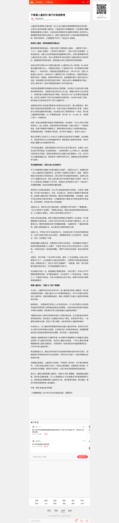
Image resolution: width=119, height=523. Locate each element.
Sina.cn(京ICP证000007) (54, 516)
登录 (70, 510)
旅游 (64, 503)
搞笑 (36, 503)
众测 (82, 503)
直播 (45, 500)
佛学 (73, 503)
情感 (55, 503)
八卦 (45, 503)
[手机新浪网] (32, 2)
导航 (56, 510)
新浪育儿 (39, 2)
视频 (36, 500)
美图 (55, 500)
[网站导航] (87, 2)
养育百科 (49, 2)
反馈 (63, 510)
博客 (64, 500)
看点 (73, 500)
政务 (82, 500)
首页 (49, 510)
